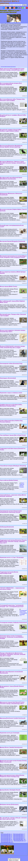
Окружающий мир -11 (7, 840)
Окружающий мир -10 (19, 839)
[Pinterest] (27, 8)
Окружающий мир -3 (6, 835)
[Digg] (12, 8)
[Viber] (20, 8)
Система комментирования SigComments (8, 66)
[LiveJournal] (16, 8)
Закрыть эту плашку (13, 860)
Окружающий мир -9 (6, 839)
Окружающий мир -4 (18, 835)
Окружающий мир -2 (18, 834)
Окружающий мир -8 (18, 838)
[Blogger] (10, 8)
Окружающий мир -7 (6, 838)
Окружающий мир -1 (6, 834)
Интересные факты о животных (9, 2)
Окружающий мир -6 (18, 836)
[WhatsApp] (23, 8)
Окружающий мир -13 (7, 842)
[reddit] (14, 8)
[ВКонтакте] (4, 8)
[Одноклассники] (6, 8)
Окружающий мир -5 (6, 836)
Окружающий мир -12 (20, 840)
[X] (8, 8)
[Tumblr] (18, 8)
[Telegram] (25, 8)
